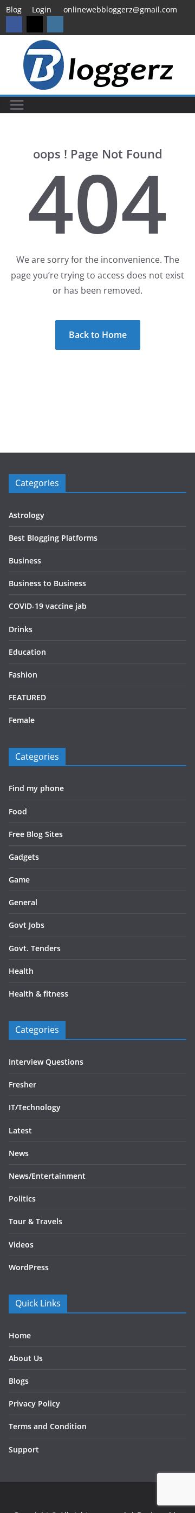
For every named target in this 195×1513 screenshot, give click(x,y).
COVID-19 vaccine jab (48, 606)
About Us (26, 1358)
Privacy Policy (34, 1403)
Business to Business (47, 583)
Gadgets (24, 857)
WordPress (29, 1267)
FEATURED (27, 697)
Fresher (22, 1084)
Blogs (19, 1381)
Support (24, 1449)
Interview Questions (46, 1062)
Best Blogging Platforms (53, 538)
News (19, 1153)
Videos (21, 1244)
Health (21, 971)
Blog (14, 9)
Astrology (26, 515)
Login (41, 9)
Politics (22, 1198)
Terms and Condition (48, 1426)
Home (20, 1335)
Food (18, 811)
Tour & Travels (35, 1221)
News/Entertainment (47, 1176)
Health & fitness (38, 993)
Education (27, 652)
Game (19, 879)
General (23, 902)
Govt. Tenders (35, 948)
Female (22, 720)
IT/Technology (35, 1107)
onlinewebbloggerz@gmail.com (120, 9)
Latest (20, 1130)
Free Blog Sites (36, 834)
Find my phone (36, 788)
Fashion (23, 674)
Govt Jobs (26, 925)
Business (25, 560)
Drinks (20, 629)
